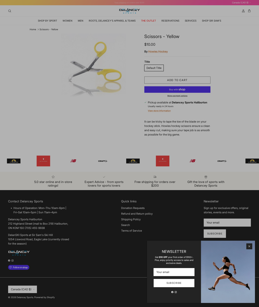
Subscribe (174, 283)
